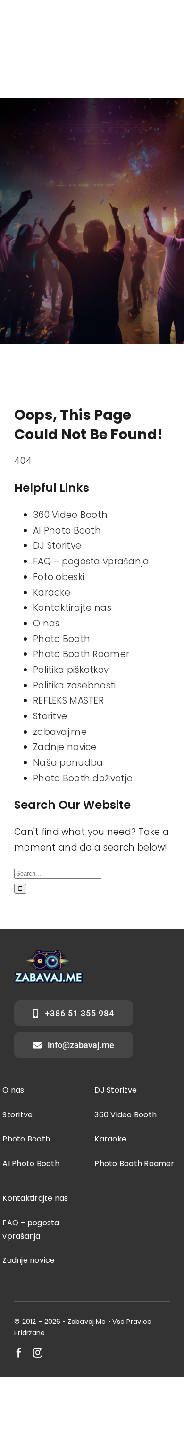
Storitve (50, 716)
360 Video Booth (70, 514)
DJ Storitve (57, 545)
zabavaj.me (60, 731)
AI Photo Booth (67, 530)
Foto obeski (58, 577)
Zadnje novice (65, 747)
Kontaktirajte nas (72, 607)
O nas (46, 623)
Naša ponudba (68, 762)
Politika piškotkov (71, 669)
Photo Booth (61, 639)
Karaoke (51, 592)
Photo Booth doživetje (83, 778)
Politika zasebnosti (74, 685)
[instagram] (37, 1353)
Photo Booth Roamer (81, 654)
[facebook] (19, 1353)
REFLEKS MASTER (68, 700)
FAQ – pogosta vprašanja (91, 561)
